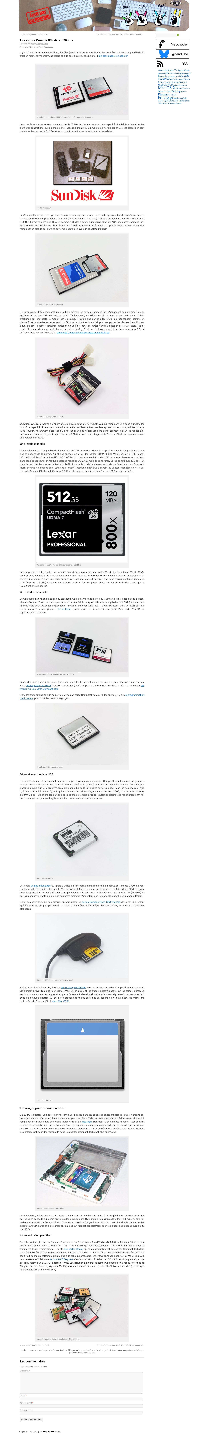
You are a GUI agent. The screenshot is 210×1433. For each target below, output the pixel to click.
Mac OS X (167, 87)
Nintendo (184, 92)
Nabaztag (176, 91)
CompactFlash (42, 44)
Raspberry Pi (178, 98)
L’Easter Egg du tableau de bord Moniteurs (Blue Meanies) (120, 35)
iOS (186, 76)
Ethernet (172, 76)
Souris (171, 100)
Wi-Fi (165, 103)
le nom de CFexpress (61, 1259)
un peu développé (40, 885)
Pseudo (23, 1396)
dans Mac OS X (60, 1001)
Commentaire (25, 1371)
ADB (160, 70)
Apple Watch (183, 70)
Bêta (169, 73)
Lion (173, 82)
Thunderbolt (183, 100)
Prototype (165, 97)
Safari (185, 98)
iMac (181, 76)
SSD (176, 100)
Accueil (175, 3)
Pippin (162, 94)
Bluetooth (162, 73)
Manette (179, 88)
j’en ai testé (64, 609)
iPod (173, 79)
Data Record (182, 73)
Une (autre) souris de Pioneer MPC (34, 35)
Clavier (175, 73)
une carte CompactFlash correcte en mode (83, 332)
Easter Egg (163, 76)
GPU (177, 76)
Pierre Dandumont (46, 47)
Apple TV (172, 70)
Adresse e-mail (26, 1403)
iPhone (167, 79)
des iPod (87, 1121)
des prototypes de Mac (73, 987)
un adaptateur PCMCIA (38, 685)
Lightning (167, 82)
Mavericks (186, 88)
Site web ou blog (26, 1410)
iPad (160, 79)
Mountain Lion (164, 91)
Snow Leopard (163, 100)
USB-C (160, 103)
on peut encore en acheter (113, 55)
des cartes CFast (73, 1249)
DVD (189, 73)
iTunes (186, 79)
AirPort (164, 70)
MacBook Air (181, 82)
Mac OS (184, 85)
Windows (171, 103)
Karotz (161, 82)
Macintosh (176, 84)
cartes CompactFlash (101, 902)
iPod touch (179, 79)
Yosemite (179, 103)
